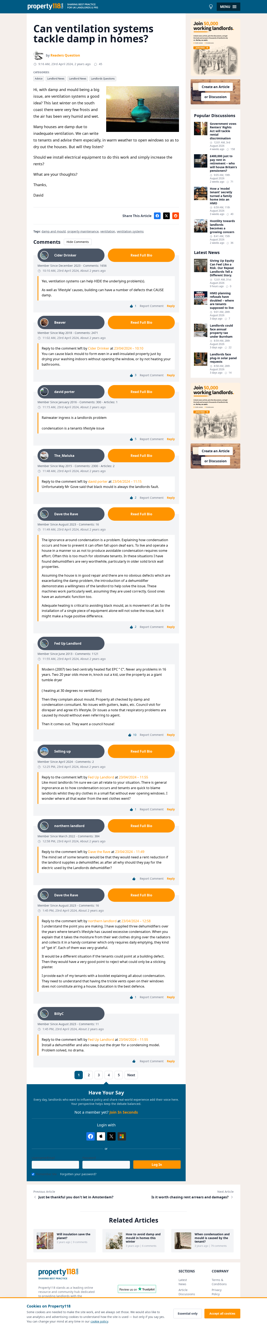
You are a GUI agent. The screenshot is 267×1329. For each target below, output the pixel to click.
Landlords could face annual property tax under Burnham (221, 331)
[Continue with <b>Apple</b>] (101, 1136)
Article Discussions (187, 1292)
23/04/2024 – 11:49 (129, 851)
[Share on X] (166, 215)
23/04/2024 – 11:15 (127, 481)
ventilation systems (130, 231)
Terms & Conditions (219, 1282)
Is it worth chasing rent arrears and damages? (190, 1197)
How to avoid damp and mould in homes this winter (143, 1237)
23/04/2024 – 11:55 (133, 777)
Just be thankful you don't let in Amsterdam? (75, 1197)
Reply (171, 306)
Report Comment (152, 306)
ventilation (107, 231)
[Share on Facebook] (157, 215)
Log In (157, 1164)
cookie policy (99, 1321)
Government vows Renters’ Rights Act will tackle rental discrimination (223, 131)
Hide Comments (78, 242)
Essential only (188, 1313)
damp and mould (54, 231)
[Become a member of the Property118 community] (215, 47)
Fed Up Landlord (101, 777)
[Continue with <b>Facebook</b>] (90, 1136)
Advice (39, 78)
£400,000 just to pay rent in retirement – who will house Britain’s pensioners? (223, 163)
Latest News (183, 1282)
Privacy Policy (217, 1292)
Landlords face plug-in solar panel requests (223, 358)
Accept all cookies (222, 1313)
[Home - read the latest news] (117, 7)
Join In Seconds (124, 1112)
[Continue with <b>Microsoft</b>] (122, 1136)
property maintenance (83, 231)
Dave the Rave (99, 851)
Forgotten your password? (78, 1174)
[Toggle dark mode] (211, 7)
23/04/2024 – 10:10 (128, 348)
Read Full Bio (141, 255)
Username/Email (43, 1158)
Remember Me (46, 1174)
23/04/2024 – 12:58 (136, 921)
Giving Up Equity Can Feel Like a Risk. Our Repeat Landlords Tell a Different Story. (222, 268)
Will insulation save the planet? (73, 1236)
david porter (98, 481)
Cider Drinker (98, 348)
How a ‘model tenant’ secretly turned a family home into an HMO (221, 196)
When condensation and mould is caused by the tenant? (212, 1237)
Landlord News (55, 78)
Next (131, 1075)
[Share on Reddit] (175, 215)
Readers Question (65, 55)
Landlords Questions (103, 78)
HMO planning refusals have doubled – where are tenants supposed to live (222, 300)
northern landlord (102, 921)
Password (89, 1158)
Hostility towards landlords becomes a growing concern (222, 226)
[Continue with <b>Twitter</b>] (111, 1136)
